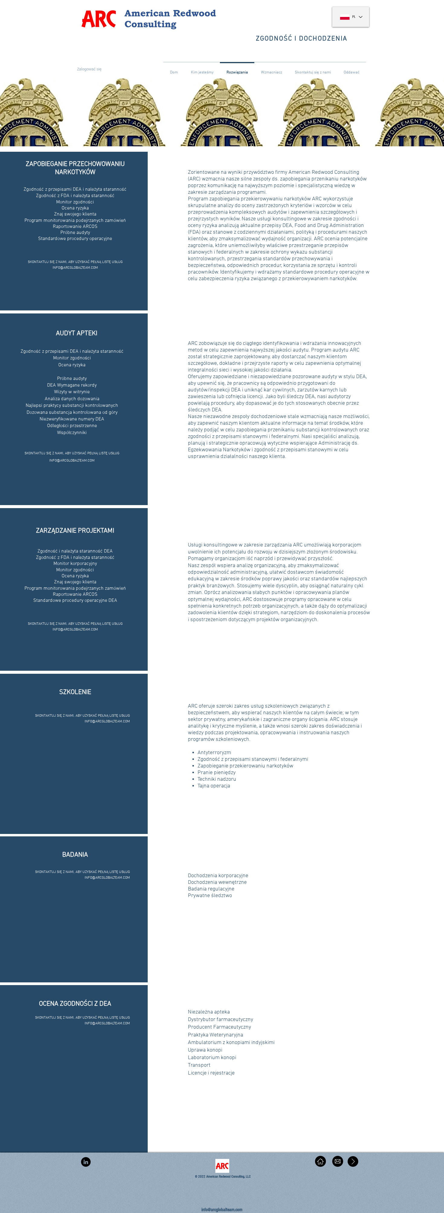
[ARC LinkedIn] (86, 1162)
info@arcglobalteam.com (221, 1209)
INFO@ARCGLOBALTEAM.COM (75, 268)
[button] (88, 69)
